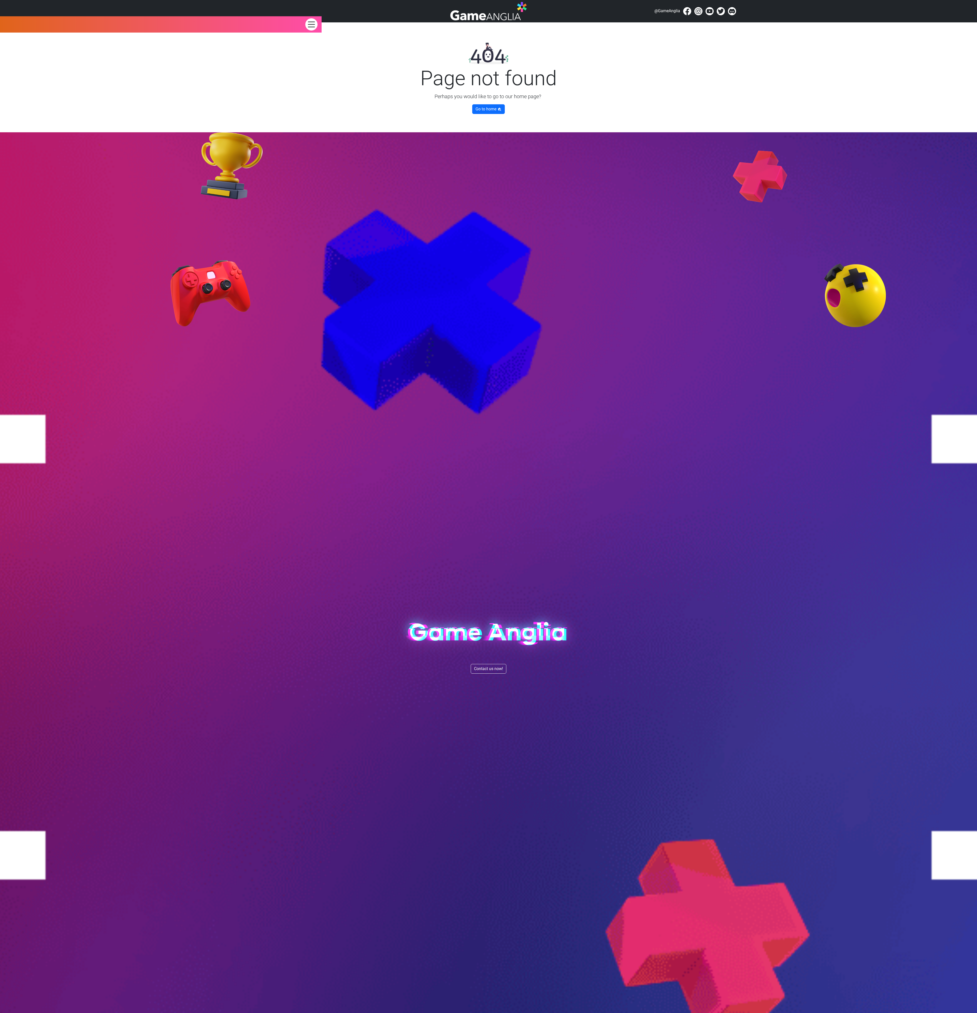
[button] (311, 24)
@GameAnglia (667, 10)
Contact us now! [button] (488, 668)
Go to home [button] (486, 109)
